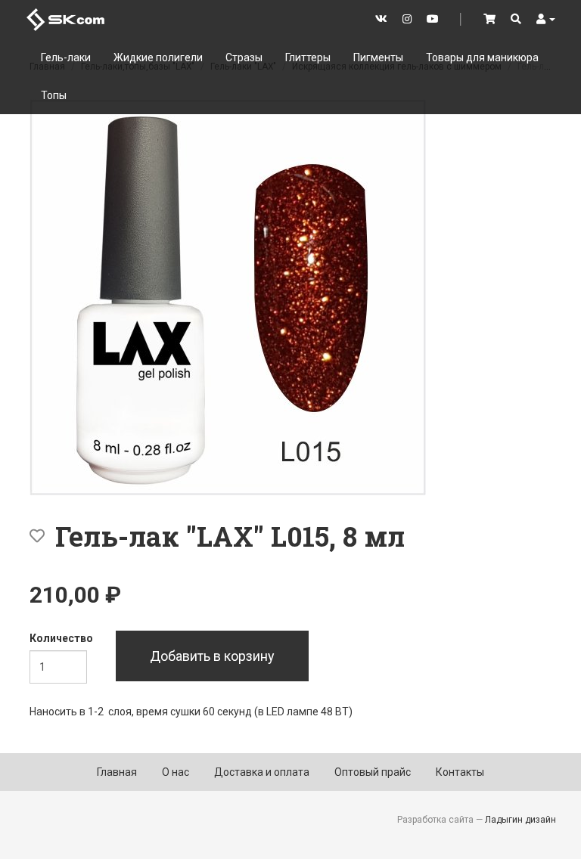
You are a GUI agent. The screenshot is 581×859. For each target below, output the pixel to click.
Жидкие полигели (158, 57)
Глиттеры (308, 57)
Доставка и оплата (261, 772)
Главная (117, 772)
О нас (175, 772)
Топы (54, 95)
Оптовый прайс (372, 772)
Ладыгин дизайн (520, 819)
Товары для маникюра (482, 57)
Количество (61, 638)
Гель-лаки (66, 57)
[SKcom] (65, 18)
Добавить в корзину (212, 656)
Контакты (460, 772)
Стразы (244, 57)
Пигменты (378, 57)
